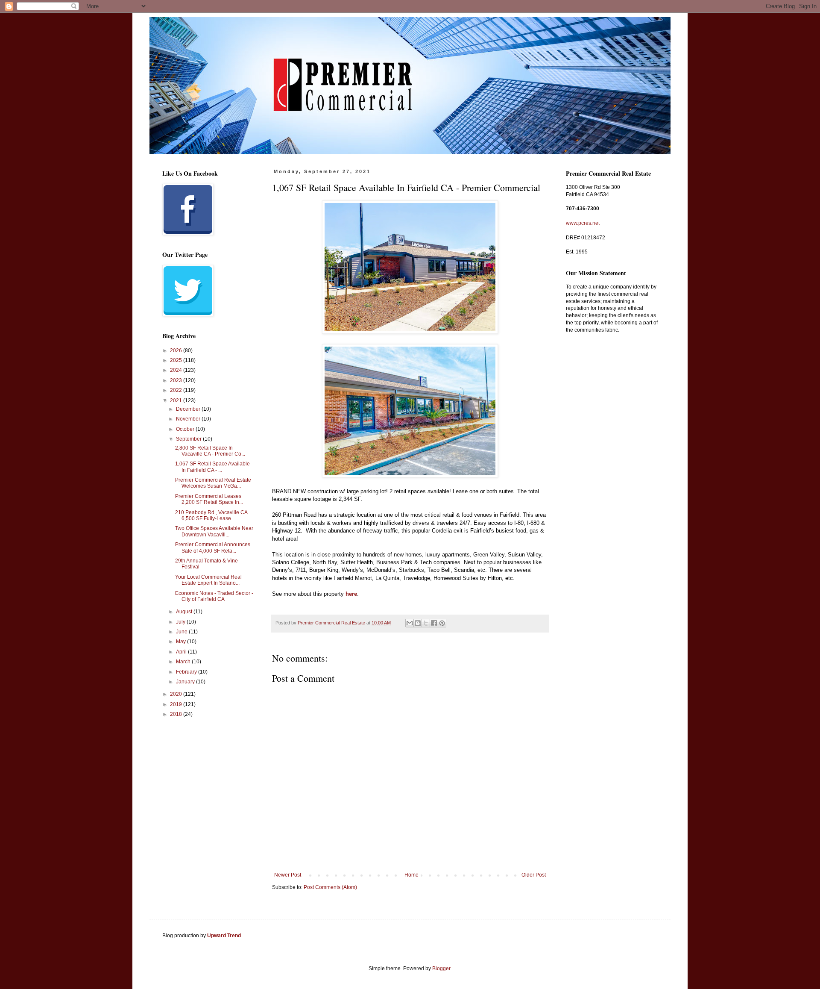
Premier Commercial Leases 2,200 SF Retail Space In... (209, 499)
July (181, 622)
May (181, 642)
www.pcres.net (583, 223)
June (182, 632)
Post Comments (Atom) (330, 887)
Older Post (533, 875)
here (351, 594)
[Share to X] (426, 623)
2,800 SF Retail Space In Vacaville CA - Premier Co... (210, 451)
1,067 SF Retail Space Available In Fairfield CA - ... (212, 467)
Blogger (441, 968)
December (189, 409)
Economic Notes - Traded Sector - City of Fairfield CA (214, 596)
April (182, 652)
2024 (176, 370)
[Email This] (409, 623)
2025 (176, 360)
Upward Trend (224, 936)
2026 (176, 350)
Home (411, 875)
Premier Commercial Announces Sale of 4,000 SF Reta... (212, 547)
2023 (176, 380)
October (186, 429)
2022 (176, 390)
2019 (176, 704)
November (189, 419)
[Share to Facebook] (434, 623)
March (184, 662)
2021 (176, 400)
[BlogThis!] (417, 623)
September (189, 439)
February (187, 672)
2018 (176, 714)
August (184, 612)
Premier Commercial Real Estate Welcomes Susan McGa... (213, 483)
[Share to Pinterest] (442, 623)
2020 (176, 694)
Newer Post (287, 875)
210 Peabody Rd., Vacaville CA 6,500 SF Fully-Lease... (211, 515)
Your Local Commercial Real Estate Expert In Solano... (208, 580)
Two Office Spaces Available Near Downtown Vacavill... (214, 531)
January (186, 682)
